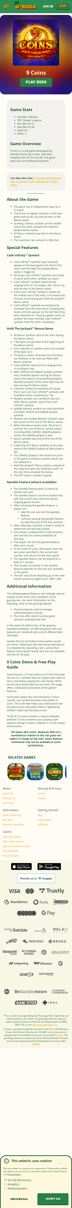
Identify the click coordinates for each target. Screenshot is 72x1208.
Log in (48, 6)
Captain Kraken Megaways (33, 181)
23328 (59, 1035)
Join (62, 6)
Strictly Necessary (19, 1180)
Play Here (36, 82)
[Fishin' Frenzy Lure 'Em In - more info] (40, 777)
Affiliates (43, 824)
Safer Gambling (12, 815)
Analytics (13, 1184)
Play (16, 776)
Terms (41, 793)
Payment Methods (13, 824)
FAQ (40, 815)
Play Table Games (13, 841)
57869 (35, 1044)
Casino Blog (44, 819)
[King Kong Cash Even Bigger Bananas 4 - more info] (21, 777)
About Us (8, 793)
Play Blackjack (11, 855)
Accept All (53, 1199)
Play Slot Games (12, 836)
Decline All (19, 1199)
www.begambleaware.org (44, 1024)
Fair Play (8, 819)
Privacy (42, 798)
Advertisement (17, 1188)
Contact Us (9, 798)
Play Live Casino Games (16, 846)
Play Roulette (10, 851)
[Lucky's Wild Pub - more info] (59, 777)
